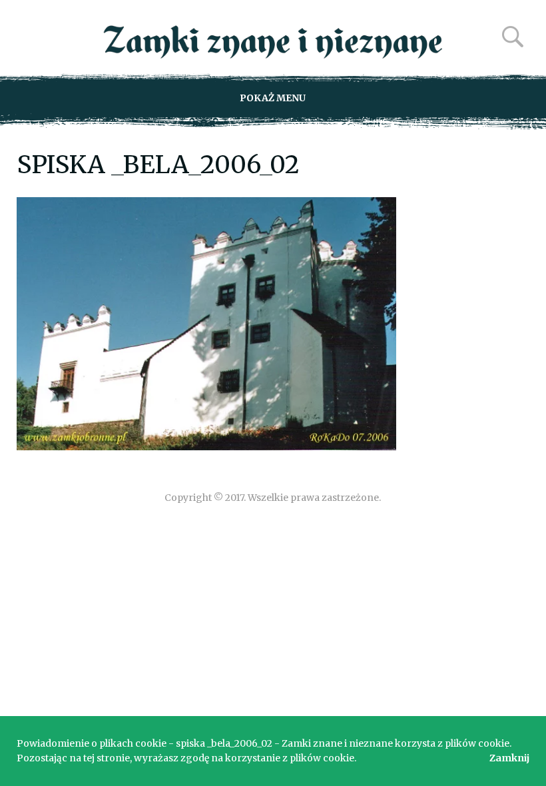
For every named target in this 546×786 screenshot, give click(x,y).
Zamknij (509, 758)
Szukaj (512, 36)
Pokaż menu (273, 98)
